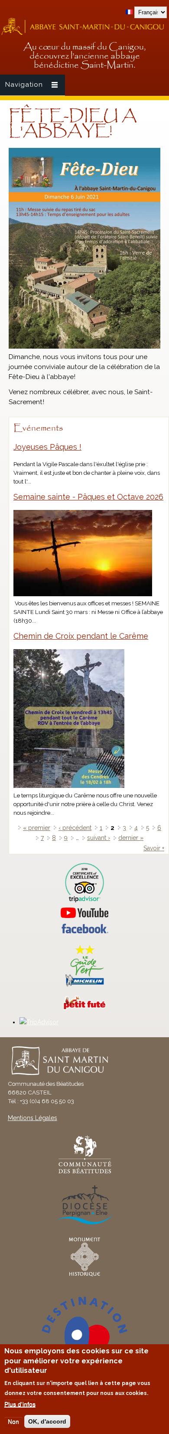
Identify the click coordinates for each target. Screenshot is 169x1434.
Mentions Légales (32, 1117)
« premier (36, 827)
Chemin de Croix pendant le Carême (80, 635)
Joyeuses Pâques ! (47, 446)
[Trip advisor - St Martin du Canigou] (84, 882)
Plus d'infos (20, 1404)
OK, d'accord (47, 1421)
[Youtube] (84, 913)
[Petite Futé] (84, 1007)
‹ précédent (74, 827)
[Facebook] (84, 931)
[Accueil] (84, 33)
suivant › (98, 837)
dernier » (130, 837)
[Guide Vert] (84, 985)
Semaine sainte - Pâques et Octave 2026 (88, 496)
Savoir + (153, 848)
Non (13, 1421)
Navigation (24, 84)
